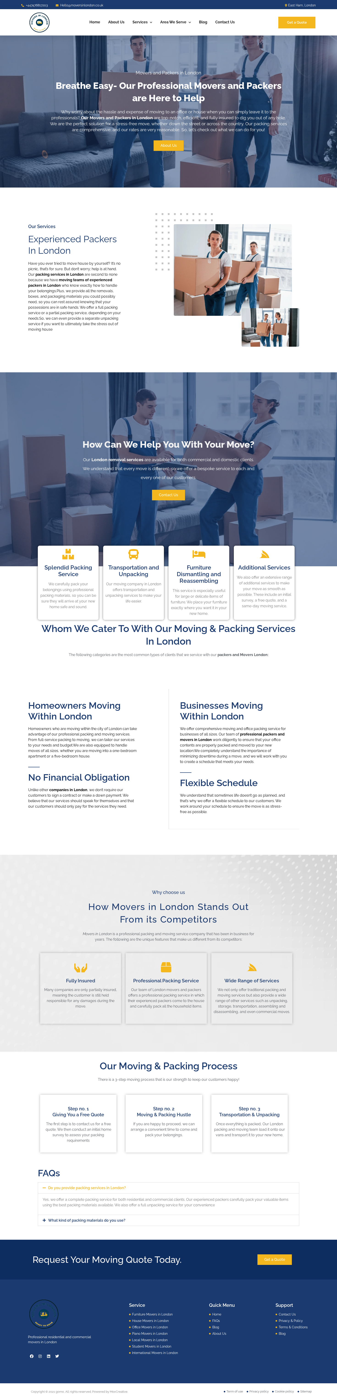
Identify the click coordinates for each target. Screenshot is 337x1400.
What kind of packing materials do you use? (86, 1220)
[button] (168, 1187)
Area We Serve (173, 22)
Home (94, 22)
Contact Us (225, 22)
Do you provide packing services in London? (87, 1188)
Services (140, 22)
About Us (116, 22)
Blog (203, 22)
